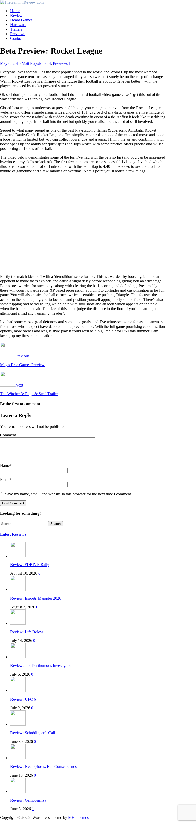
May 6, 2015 (10, 63)
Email (4, 479)
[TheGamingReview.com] (22, 2)
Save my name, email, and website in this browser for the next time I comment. (68, 494)
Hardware (18, 24)
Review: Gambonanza (28, 800)
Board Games (21, 20)
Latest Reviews (13, 534)
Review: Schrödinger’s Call (32, 733)
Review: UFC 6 (23, 699)
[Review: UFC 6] (18, 690)
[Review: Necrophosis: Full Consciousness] (18, 758)
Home (15, 11)
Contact (16, 38)
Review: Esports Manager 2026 (35, 598)
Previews (17, 34)
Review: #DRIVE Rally (29, 564)
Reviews (17, 15)
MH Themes (78, 817)
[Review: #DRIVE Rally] (18, 556)
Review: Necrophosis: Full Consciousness (44, 766)
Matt (25, 63)
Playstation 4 (40, 63)
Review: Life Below (26, 632)
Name (5, 465)
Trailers (16, 29)
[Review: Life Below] (18, 623)
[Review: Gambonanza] (18, 791)
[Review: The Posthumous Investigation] (18, 657)
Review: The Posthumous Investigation (42, 665)
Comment (8, 435)
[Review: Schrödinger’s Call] (18, 724)
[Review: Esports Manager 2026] (18, 589)
